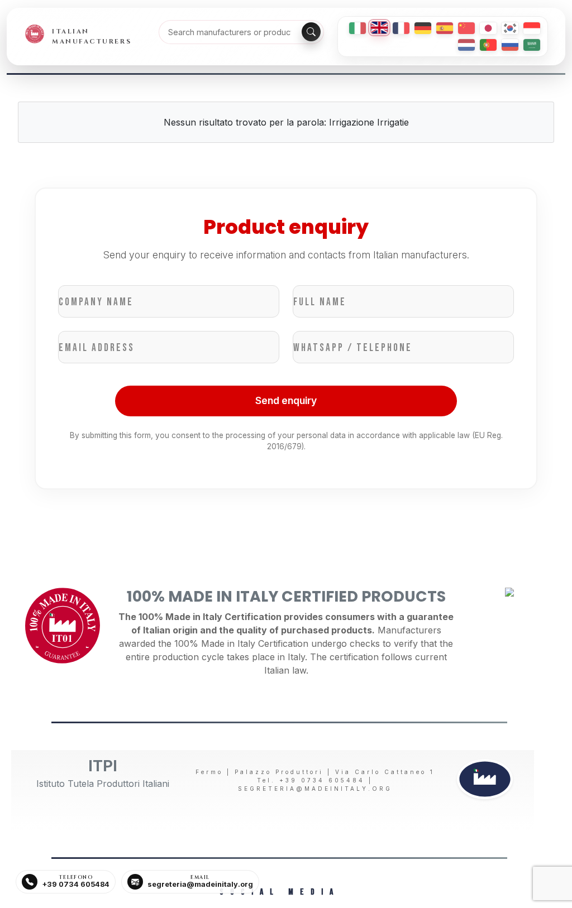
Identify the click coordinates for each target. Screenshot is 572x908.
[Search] (311, 31)
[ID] (532, 28)
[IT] (357, 28)
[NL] (466, 45)
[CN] (466, 28)
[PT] (488, 45)
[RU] (510, 45)
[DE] (423, 28)
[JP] (488, 28)
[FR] (401, 28)
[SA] (532, 45)
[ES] (445, 28)
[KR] (510, 28)
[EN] (379, 27)
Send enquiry (286, 400)
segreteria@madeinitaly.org (315, 788)
